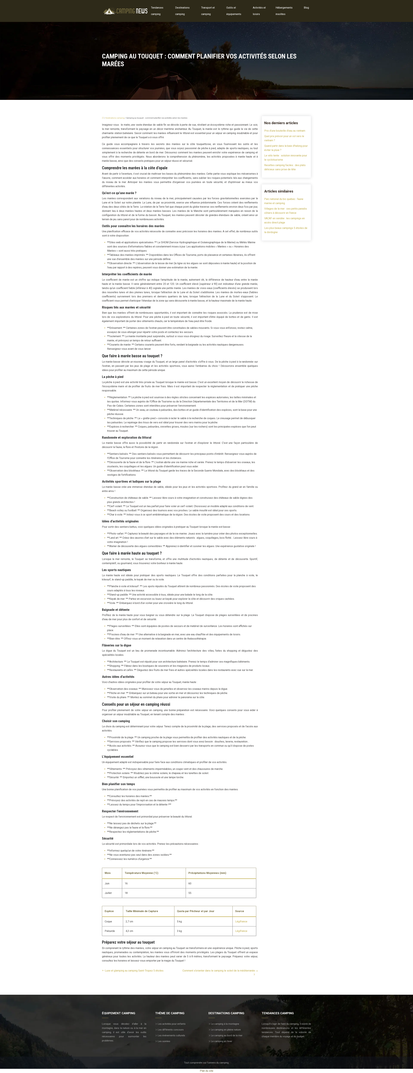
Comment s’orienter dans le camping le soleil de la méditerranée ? (218, 972)
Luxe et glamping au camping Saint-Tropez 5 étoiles (134, 970)
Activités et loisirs (259, 11)
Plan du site (206, 1070)
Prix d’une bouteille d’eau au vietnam (284, 130)
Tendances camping (157, 11)
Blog (306, 7)
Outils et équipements (233, 11)
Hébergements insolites (284, 11)
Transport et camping (208, 11)
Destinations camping (182, 11)
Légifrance (241, 921)
